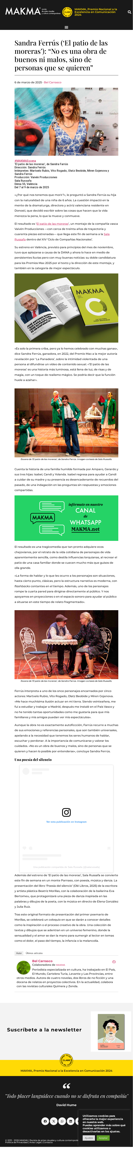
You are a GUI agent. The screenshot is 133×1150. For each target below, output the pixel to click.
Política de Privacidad (16, 1142)
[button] (129, 12)
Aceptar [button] (103, 1138)
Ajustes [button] (89, 1138)
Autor (19, 953)
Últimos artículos (34, 953)
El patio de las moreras (52, 223)
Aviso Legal (35, 1142)
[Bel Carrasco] (23, 968)
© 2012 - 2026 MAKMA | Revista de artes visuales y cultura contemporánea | (44, 1140)
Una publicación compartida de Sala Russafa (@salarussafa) (66, 867)
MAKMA (60, 964)
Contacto (48, 1142)
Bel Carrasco (52, 82)
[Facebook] (114, 962)
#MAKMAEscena (25, 160)
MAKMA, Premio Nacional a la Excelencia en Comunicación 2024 (96, 12)
